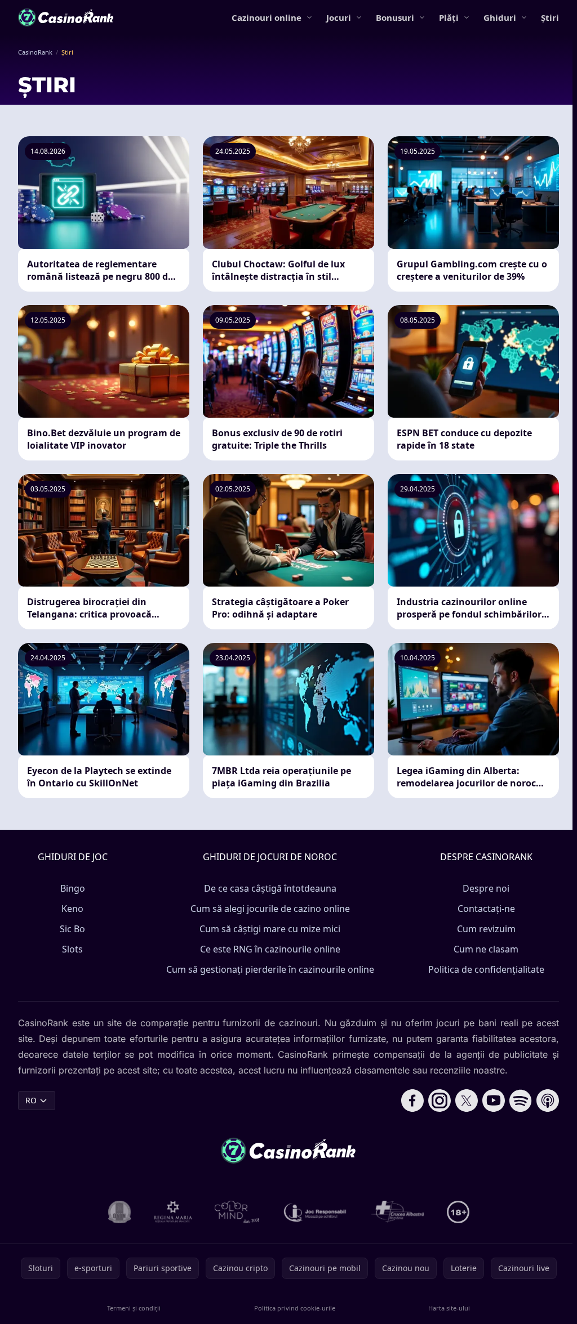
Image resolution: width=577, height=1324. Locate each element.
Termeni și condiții (134, 1308)
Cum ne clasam (486, 949)
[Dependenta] (397, 1212)
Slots (72, 949)
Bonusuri (395, 17)
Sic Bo (72, 929)
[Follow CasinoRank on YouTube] (493, 1100)
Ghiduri (499, 17)
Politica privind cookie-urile (294, 1308)
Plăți (449, 17)
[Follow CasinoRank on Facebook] (412, 1100)
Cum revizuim (486, 929)
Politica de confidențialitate (486, 969)
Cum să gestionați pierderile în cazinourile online (270, 969)
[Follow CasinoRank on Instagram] (439, 1100)
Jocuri (338, 17)
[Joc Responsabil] (315, 1212)
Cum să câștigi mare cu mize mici (269, 929)
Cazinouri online (266, 17)
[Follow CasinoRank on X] (466, 1100)
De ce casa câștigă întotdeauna (270, 888)
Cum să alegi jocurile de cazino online (270, 908)
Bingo (72, 888)
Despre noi (486, 888)
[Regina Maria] (173, 1212)
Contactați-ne (486, 908)
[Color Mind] (237, 1212)
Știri (550, 17)
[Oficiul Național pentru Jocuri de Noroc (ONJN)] (119, 1212)
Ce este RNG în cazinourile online (270, 949)
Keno (72, 908)
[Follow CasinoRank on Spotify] (520, 1100)
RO (31, 1100)
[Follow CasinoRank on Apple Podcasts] (547, 1100)
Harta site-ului (449, 1308)
